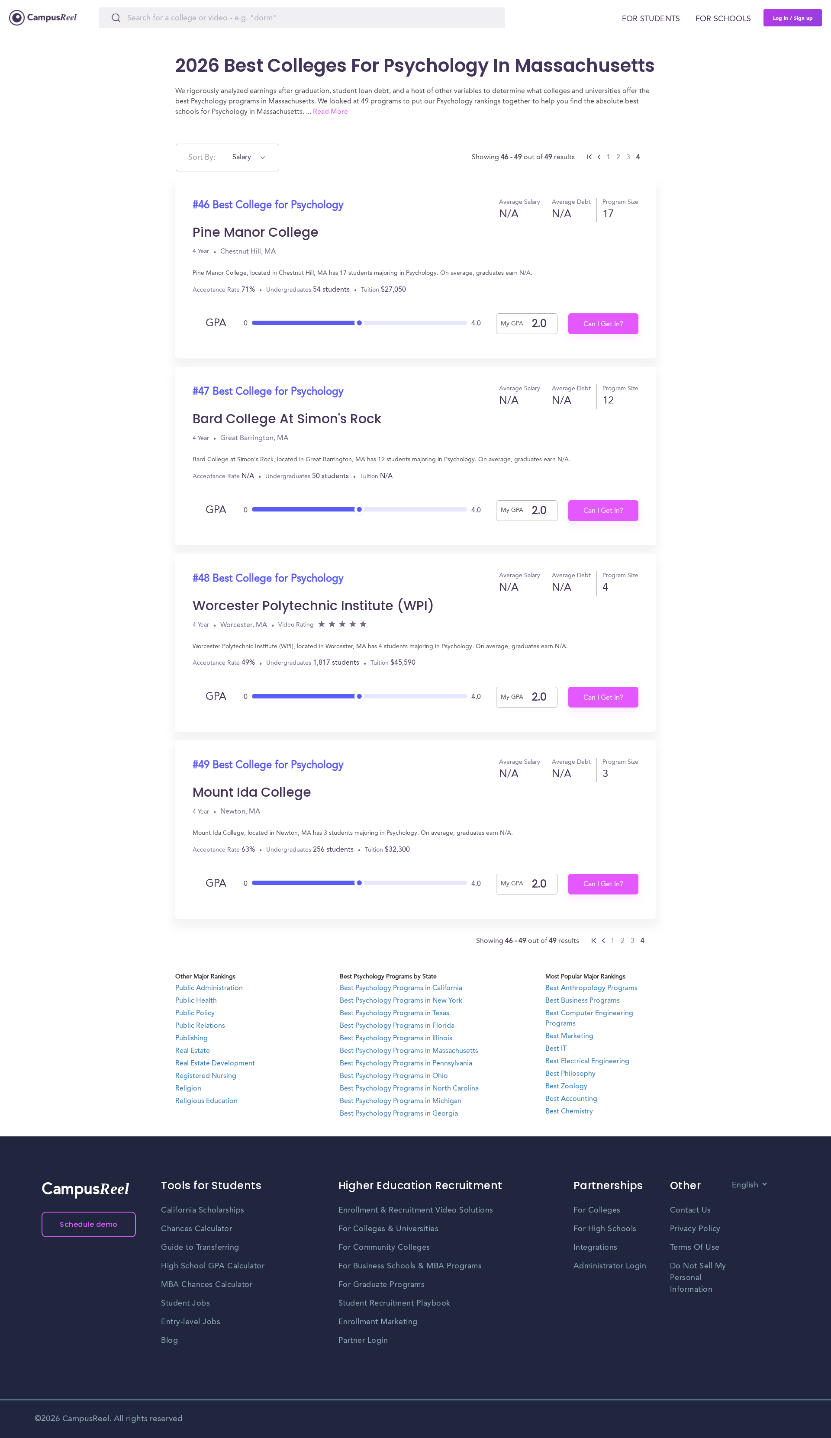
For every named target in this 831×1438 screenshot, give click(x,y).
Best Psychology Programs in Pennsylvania (406, 1063)
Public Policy (195, 1013)
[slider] (359, 320)
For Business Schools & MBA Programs (410, 1266)
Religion (188, 1088)
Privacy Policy (695, 1229)
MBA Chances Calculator (206, 1285)
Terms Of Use (695, 1247)
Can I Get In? (603, 324)
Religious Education (206, 1101)
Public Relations (200, 1026)
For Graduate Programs (381, 1285)
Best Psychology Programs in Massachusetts (409, 1051)
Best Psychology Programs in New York (401, 1000)
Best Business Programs (582, 1000)
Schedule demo (89, 1224)
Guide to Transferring (200, 1247)
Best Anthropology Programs (591, 988)
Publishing (191, 1038)
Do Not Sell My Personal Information (698, 1277)
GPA (216, 323)
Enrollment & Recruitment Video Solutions (415, 1210)
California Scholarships (203, 1210)
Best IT (556, 1049)
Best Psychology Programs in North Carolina (409, 1088)
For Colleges (597, 1210)
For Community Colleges (384, 1247)
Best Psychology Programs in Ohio (394, 1076)
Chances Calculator (196, 1229)
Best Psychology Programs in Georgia (399, 1113)
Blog (169, 1341)
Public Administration (209, 988)
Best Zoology (566, 1086)
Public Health (196, 1000)
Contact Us (690, 1210)
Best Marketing (569, 1036)
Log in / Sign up (793, 17)
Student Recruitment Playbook (394, 1303)
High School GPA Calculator (212, 1266)
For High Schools (605, 1229)
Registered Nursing (205, 1076)
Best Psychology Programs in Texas (394, 1013)
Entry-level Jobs (190, 1322)
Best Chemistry (569, 1111)
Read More (330, 112)
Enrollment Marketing (378, 1322)
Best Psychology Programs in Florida (397, 1026)
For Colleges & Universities (388, 1229)
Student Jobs (185, 1303)
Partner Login (363, 1341)
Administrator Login (610, 1266)
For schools (723, 19)
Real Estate (192, 1051)
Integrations (595, 1247)
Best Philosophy (570, 1074)
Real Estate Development (215, 1063)
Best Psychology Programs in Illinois (396, 1038)
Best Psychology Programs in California (401, 988)
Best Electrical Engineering (587, 1061)
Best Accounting (571, 1099)
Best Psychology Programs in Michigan (400, 1101)
